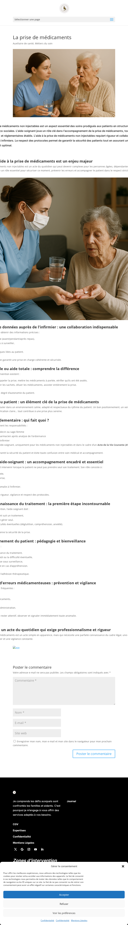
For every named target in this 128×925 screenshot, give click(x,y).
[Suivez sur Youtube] (35, 849)
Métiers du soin (43, 43)
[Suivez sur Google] (22, 849)
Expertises (19, 830)
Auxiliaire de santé (23, 43)
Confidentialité (47, 920)
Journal (71, 801)
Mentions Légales (79, 920)
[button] (123, 866)
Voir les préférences (64, 913)
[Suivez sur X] (15, 849)
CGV (15, 824)
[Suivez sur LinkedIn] (42, 849)
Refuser (64, 903)
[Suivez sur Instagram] (29, 849)
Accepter (64, 894)
